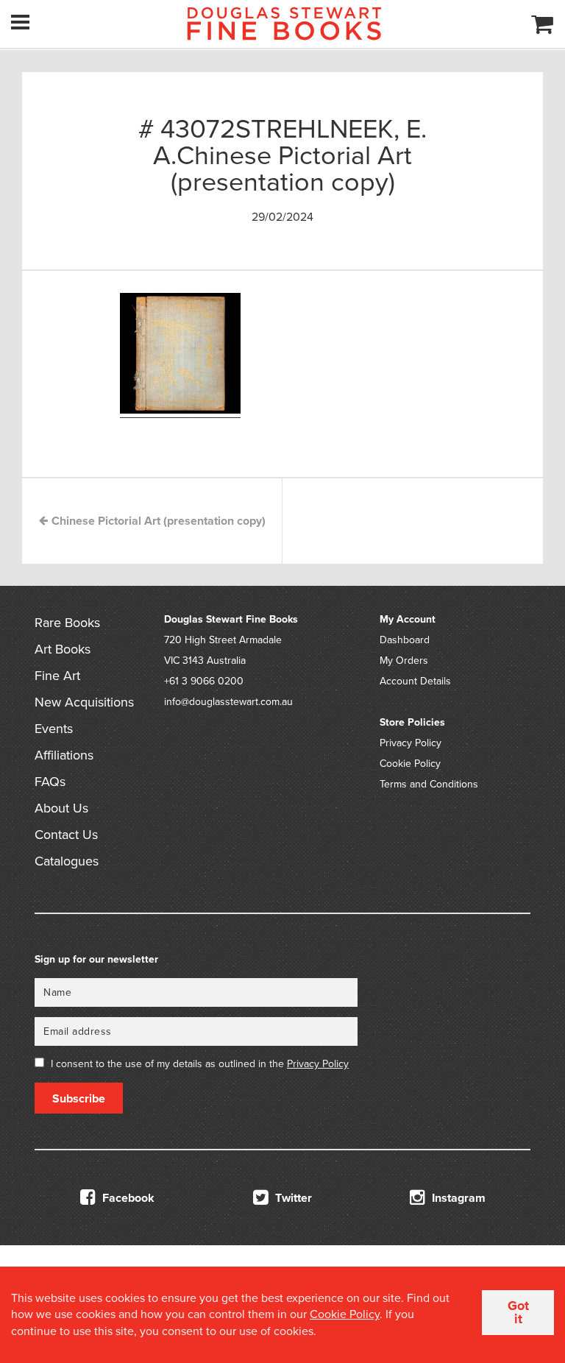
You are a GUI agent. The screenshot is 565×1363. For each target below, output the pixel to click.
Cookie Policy (410, 763)
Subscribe (78, 1098)
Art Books (62, 649)
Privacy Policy (410, 743)
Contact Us (66, 834)
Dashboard (405, 640)
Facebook (126, 1198)
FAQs (50, 781)
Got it (518, 1312)
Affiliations (64, 755)
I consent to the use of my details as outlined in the (200, 1064)
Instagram (457, 1198)
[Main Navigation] (20, 22)
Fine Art (57, 676)
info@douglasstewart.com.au (228, 701)
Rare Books (67, 623)
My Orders (404, 660)
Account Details (415, 681)
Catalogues (67, 861)
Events (54, 729)
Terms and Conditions (429, 784)
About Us (61, 808)
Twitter (292, 1198)
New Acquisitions (84, 702)
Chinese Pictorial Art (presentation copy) (157, 521)
